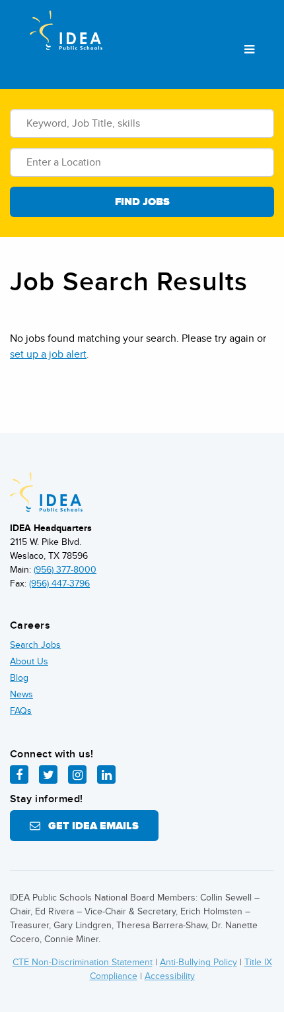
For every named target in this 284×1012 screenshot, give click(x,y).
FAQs (21, 710)
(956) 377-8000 (65, 569)
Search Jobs (35, 644)
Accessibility (170, 976)
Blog (19, 677)
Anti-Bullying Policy (198, 962)
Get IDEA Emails (89, 826)
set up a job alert (48, 354)
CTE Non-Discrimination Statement (83, 962)
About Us (29, 661)
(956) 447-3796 (59, 583)
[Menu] (249, 50)
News (21, 694)
